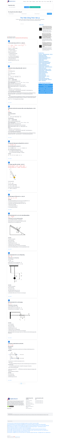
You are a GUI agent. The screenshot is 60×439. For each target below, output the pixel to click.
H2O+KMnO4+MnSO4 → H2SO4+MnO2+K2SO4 (45, 88)
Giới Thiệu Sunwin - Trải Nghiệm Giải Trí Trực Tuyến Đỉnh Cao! (41, 432)
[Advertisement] (22, 30)
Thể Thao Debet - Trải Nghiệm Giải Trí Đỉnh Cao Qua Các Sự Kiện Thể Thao (19, 431)
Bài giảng (33, 1)
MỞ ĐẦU (40, 80)
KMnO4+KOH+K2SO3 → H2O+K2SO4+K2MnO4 (45, 92)
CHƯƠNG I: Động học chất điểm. (42, 55)
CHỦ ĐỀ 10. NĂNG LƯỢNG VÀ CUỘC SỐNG (44, 78)
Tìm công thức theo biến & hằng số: (15, 11)
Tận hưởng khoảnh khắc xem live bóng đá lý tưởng (15, 424)
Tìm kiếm (50, 13)
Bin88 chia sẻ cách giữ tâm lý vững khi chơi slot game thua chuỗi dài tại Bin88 (34, 424)
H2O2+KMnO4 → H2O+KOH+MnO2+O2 (45, 90)
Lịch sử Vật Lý (40, 54)
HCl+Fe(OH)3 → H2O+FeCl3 (45, 84)
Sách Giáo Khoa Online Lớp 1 (39, 400)
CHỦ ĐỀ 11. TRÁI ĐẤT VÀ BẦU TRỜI (43, 79)
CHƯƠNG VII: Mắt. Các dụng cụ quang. (43, 69)
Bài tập (40, 1)
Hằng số (30, 1)
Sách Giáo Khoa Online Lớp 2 (39, 401)
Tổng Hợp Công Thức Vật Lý (46, 54)
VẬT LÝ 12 (49, 69)
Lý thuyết (37, 1)
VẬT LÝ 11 (40, 63)
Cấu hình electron (28, 405)
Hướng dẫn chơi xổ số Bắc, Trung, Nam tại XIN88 (31, 423)
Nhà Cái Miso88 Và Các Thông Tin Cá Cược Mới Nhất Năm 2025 (17, 426)
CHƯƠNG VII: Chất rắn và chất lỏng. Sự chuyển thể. (44, 62)
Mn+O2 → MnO (46, 86)
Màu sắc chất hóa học (29, 408)
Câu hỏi (42, 1)
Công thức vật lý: (11, 5)
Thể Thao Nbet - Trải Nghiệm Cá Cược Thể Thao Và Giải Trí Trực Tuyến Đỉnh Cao (20, 432)
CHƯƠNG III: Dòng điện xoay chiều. (43, 71)
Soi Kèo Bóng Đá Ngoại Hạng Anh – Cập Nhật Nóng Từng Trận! (36, 426)
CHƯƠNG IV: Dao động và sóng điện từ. (43, 72)
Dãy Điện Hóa (28, 401)
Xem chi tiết (9, 62)
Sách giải (48, 1)
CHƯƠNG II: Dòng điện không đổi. (42, 64)
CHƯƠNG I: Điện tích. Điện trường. (46, 63)
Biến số (28, 1)
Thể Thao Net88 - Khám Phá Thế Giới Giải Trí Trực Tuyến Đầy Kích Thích (18, 430)
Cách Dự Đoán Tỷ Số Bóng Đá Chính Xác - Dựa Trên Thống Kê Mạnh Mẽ (38, 425)
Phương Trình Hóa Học (29, 400)
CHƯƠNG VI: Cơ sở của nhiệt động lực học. (44, 61)
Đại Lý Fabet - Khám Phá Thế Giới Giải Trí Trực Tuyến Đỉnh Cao (38, 430)
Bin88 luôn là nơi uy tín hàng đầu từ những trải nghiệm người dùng (17, 425)
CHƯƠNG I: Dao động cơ (41, 70)
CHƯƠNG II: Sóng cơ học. (48, 70)
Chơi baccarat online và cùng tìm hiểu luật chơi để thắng (15, 423)
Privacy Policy (9, 408)
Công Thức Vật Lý (17, 436)
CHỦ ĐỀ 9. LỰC (50, 79)
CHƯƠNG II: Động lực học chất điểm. (43, 56)
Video (45, 1)
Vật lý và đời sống (44, 80)
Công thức (24, 1)
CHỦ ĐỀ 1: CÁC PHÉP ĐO (42, 77)
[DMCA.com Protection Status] (10, 406)
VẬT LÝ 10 (51, 54)
